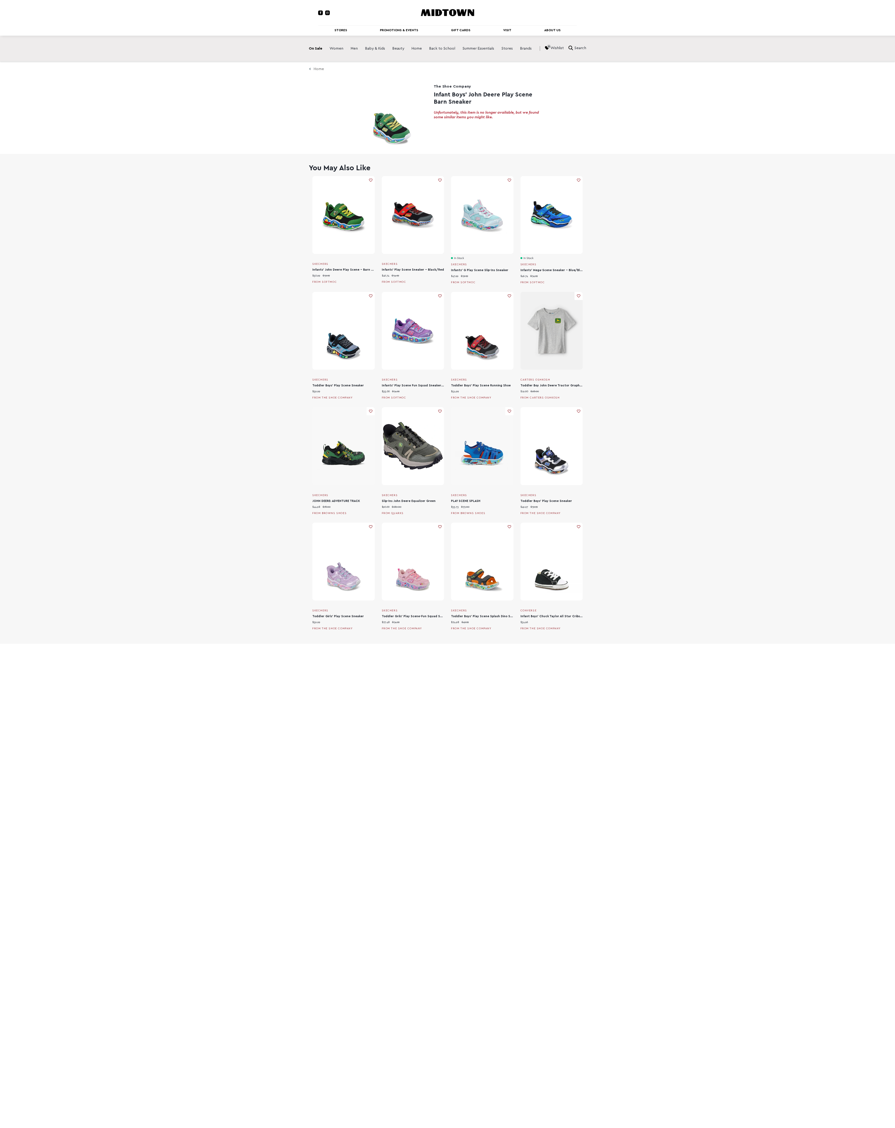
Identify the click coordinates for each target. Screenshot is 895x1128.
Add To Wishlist (371, 180)
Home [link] (416, 48)
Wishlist (557, 48)
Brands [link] (526, 48)
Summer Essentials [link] (478, 48)
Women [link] (336, 48)
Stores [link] (507, 48)
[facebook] (320, 12)
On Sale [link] (315, 48)
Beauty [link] (398, 48)
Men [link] (354, 48)
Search (580, 48)
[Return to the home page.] (447, 12)
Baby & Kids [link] (375, 48)
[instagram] (327, 12)
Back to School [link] (442, 48)
